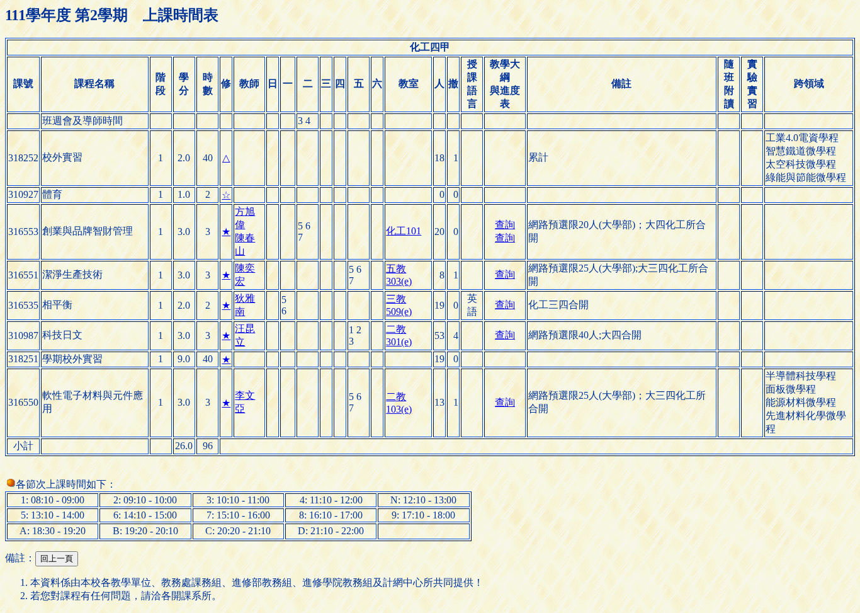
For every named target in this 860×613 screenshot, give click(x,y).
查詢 (505, 224)
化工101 (403, 231)
